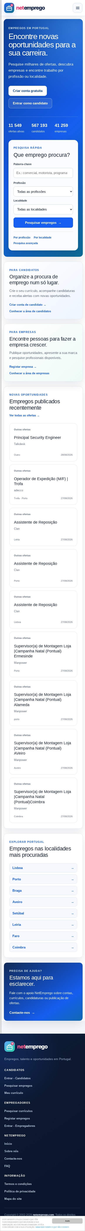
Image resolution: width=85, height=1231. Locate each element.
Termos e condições (18, 1184)
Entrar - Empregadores (19, 1126)
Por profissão (22, 237)
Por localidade (42, 237)
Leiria (43, 924)
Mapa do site (13, 1198)
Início (8, 1143)
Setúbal (43, 913)
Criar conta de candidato (27, 304)
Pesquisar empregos (43, 222)
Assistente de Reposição (35, 522)
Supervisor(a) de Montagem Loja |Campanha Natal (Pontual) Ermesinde (42, 651)
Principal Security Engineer (37, 437)
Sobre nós (11, 1151)
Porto (43, 879)
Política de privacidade (19, 1191)
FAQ (7, 1166)
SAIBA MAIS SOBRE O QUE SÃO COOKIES (52, 1227)
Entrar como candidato (30, 103)
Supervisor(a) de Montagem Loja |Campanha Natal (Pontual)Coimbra (42, 797)
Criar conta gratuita (27, 91)
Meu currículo (13, 1093)
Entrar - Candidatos (17, 1078)
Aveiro (43, 902)
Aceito (67, 1221)
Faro (43, 936)
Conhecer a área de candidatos (30, 311)
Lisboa (43, 868)
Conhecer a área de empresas (29, 373)
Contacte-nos (22, 1012)
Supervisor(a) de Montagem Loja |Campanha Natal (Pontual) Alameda (42, 699)
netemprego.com (43, 1214)
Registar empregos (17, 1118)
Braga (43, 890)
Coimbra (43, 947)
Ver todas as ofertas (24, 415)
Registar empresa (23, 366)
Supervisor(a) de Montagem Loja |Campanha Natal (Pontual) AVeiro (42, 748)
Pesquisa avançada (26, 243)
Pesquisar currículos (18, 1111)
